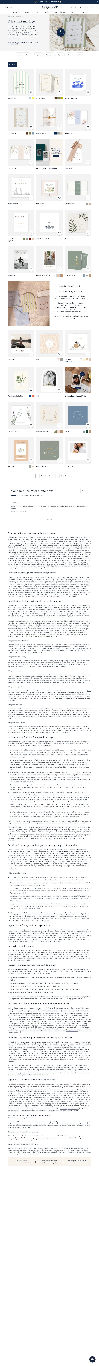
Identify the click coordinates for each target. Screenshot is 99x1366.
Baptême (47, 12)
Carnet (73, 12)
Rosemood (10, 16)
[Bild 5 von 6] (51, 519)
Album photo (16, 12)
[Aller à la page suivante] (65, 476)
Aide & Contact (76, 7)
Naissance (27, 12)
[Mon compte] (85, 7)
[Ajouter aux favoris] (31, 92)
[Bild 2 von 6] (47, 519)
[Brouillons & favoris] (88, 7)
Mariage (37, 12)
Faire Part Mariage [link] (19, 16)
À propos (8, 7)
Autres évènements (60, 12)
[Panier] (92, 7)
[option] (30, 98)
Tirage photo (83, 12)
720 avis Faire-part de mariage (33, 495)
